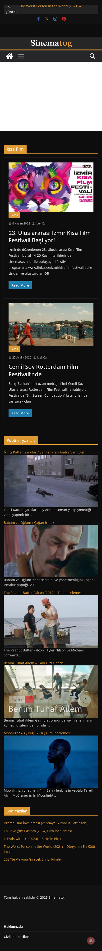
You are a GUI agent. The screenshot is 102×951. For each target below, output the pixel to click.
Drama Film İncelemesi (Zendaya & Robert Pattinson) (45, 823)
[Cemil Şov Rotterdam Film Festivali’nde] (51, 324)
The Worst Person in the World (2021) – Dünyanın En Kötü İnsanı (50, 9)
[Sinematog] (51, 40)
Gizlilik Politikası (17, 936)
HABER (14, 215)
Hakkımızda (13, 926)
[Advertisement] (51, 96)
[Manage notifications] (91, 940)
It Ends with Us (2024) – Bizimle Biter (33, 838)
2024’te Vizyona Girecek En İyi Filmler (33, 859)
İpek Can (41, 223)
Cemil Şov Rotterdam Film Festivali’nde (43, 370)
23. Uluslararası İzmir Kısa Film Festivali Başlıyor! (50, 236)
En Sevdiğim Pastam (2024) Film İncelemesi (38, 831)
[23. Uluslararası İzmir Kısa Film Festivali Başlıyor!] (51, 187)
